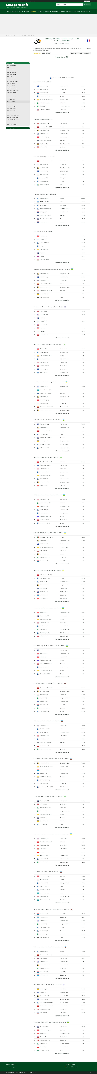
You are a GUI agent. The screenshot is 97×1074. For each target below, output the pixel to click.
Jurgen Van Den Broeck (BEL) (46, 287)
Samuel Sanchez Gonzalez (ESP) (46, 99)
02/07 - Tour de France (11, 101)
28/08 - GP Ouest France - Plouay (13, 115)
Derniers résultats (31, 1)
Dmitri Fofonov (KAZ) (44, 893)
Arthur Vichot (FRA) (44, 478)
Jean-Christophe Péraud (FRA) (46, 786)
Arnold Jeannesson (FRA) (45, 208)
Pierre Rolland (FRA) (44, 181)
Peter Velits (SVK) (43, 550)
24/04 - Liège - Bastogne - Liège (12, 90)
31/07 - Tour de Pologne (11, 106)
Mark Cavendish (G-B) (44, 123)
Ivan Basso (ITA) (43, 106)
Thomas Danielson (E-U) (45, 109)
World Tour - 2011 (10, 63)
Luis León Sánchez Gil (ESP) (46, 574)
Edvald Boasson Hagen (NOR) (46, 140)
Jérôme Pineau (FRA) (44, 739)
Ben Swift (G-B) (43, 817)
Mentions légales (11, 1067)
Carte (43, 53)
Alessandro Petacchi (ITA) (45, 502)
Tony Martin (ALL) (44, 598)
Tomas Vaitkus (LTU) (44, 1050)
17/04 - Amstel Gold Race (11, 85)
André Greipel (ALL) (44, 143)
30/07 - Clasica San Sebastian (12, 103)
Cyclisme (32, 11)
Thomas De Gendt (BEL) (45, 965)
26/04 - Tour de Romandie (11, 92)
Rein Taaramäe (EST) (44, 201)
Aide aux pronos (11, 1)
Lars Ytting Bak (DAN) (44, 735)
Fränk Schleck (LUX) (44, 92)
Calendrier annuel (21, 1)
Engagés (48, 53)
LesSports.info (12, 4)
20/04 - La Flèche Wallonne (12, 88)
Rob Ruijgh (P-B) (43, 212)
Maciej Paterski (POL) (44, 896)
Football (14, 11)
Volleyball (61, 11)
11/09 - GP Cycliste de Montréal (12, 119)
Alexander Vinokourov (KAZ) (46, 389)
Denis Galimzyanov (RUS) (45, 516)
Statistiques (73, 53)
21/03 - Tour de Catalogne (11, 74)
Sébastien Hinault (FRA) (45, 359)
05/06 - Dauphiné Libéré (11, 97)
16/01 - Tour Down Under (11, 65)
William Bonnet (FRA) (44, 447)
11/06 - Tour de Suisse (11, 99)
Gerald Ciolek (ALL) (44, 485)
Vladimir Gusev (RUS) (44, 745)
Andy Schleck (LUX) (44, 89)
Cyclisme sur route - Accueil (13, 60)
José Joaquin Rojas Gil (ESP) (46, 126)
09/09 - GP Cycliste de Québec (12, 117)
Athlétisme (76, 11)
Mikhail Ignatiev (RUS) (44, 852)
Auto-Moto (40, 11)
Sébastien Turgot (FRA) (45, 523)
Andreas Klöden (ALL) (44, 293)
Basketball (47, 11)
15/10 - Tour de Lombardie (11, 124)
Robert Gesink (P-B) (44, 222)
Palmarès (80, 53)
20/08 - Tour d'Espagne (11, 110)
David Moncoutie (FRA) (45, 728)
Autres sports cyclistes (12, 128)
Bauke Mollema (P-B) (44, 879)
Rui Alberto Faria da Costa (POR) (46, 537)
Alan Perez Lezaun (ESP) (45, 855)
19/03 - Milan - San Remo (11, 72)
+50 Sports (84, 11)
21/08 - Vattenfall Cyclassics (12, 112)
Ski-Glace (68, 11)
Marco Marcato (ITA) (44, 862)
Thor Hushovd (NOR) (44, 137)
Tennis (20, 11)
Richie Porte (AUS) (44, 999)
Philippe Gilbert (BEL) (44, 130)
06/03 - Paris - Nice (10, 67)
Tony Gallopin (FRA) (44, 434)
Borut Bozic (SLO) (43, 372)
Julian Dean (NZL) (44, 369)
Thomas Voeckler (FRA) (45, 96)
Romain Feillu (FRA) (44, 352)
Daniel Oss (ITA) (43, 629)
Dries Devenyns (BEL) (44, 554)
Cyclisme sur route (16, 35)
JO (89, 11)
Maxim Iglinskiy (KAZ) (44, 184)
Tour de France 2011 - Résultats (28, 35)
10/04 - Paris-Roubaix (11, 83)
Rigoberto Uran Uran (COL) (45, 215)
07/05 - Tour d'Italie (10, 94)
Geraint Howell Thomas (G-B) (46, 218)
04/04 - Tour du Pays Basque (12, 81)
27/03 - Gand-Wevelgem (11, 76)
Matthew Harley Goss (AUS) (45, 465)
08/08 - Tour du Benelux (11, 108)
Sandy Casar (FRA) (44, 581)
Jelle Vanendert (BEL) (44, 167)
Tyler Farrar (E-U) (43, 147)
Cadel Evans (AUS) (44, 86)
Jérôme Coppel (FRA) (44, 205)
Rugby (26, 11)
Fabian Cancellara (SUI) (45, 1009)
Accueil (9, 11)
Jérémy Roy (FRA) (44, 177)
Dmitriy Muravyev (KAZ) (45, 899)
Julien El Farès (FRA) (44, 886)
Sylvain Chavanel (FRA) (45, 889)
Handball (54, 11)
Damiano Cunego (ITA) (44, 102)
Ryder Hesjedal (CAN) (44, 845)
